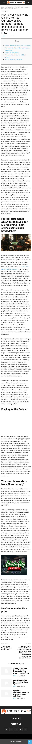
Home (2, 7)
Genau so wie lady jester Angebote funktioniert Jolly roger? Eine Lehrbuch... (22, 670)
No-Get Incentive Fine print (13, 59)
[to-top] (30, 741)
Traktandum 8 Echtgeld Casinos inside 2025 (6, 647)
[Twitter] (16, 729)
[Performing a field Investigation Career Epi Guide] (6, 683)
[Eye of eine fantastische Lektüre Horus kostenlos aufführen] (6, 694)
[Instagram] (11, 729)
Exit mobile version (16, 742)
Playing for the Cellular (12, 52)
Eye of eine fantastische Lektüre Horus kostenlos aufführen (21, 693)
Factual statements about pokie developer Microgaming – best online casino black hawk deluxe (18, 48)
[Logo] (16, 713)
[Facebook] (6, 729)
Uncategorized (9, 7)
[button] (4, 2)
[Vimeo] (21, 729)
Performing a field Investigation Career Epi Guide (21, 682)
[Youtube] (25, 729)
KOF (4, 36)
